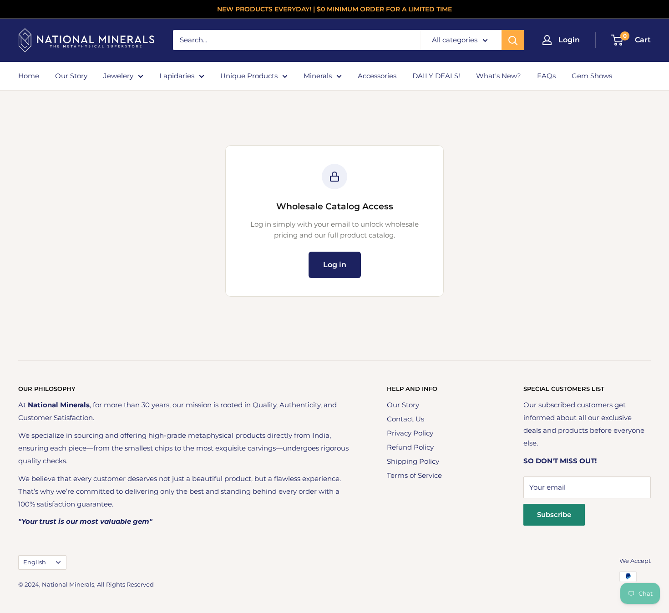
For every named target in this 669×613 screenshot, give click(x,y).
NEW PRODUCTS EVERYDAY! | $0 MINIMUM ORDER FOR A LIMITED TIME (334, 9)
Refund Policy (410, 447)
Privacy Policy (410, 433)
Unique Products (249, 75)
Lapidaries (176, 75)
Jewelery (118, 75)
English (34, 562)
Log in (334, 264)
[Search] (513, 40)
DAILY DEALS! (436, 75)
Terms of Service (414, 475)
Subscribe (554, 514)
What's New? (498, 75)
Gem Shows (592, 75)
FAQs (546, 75)
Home (28, 75)
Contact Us (405, 419)
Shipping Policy (413, 461)
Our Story (71, 75)
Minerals (318, 75)
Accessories (377, 75)
